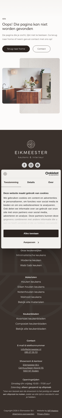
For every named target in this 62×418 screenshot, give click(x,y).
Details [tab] (31, 182)
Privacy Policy (43, 414)
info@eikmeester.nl (31, 349)
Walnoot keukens (30, 297)
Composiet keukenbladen (31, 323)
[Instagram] (31, 165)
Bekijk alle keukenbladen (31, 329)
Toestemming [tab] (11, 182)
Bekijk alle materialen (31, 302)
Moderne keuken (31, 260)
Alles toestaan (31, 233)
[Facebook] (24, 165)
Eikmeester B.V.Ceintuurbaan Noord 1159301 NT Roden (31, 368)
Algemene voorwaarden (23, 414)
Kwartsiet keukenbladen (31, 318)
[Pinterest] (37, 165)
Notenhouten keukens (30, 292)
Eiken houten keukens (31, 287)
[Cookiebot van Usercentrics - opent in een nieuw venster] (45, 174)
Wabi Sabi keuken (31, 265)
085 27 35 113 (31, 352)
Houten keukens (31, 282)
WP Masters (52, 411)
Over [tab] (50, 182)
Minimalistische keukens (31, 255)
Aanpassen (29, 242)
